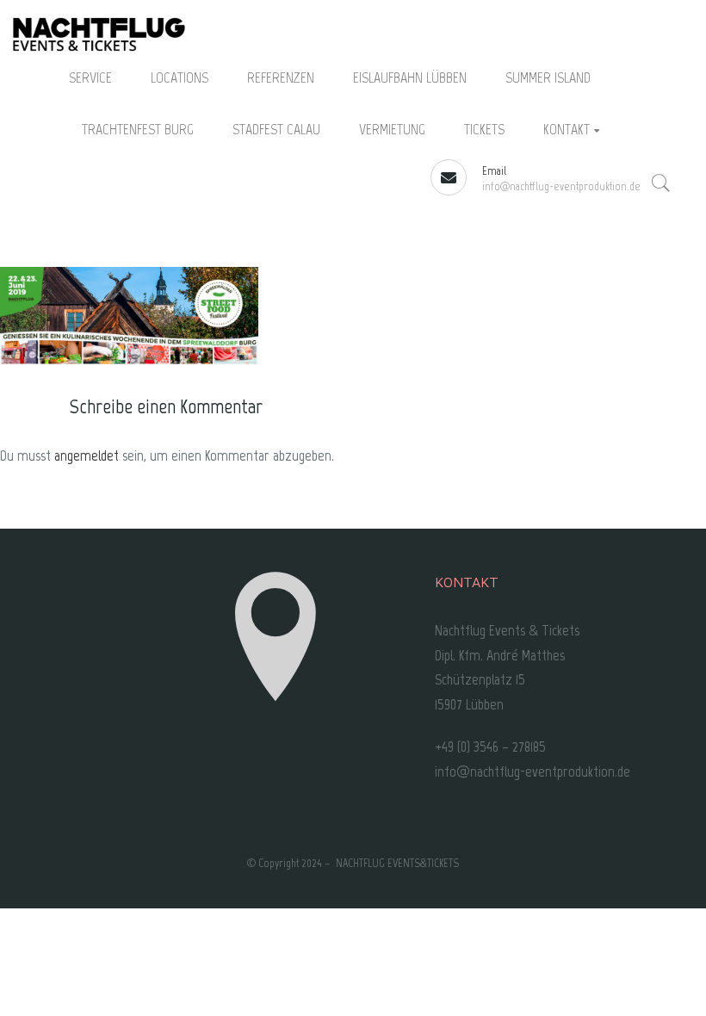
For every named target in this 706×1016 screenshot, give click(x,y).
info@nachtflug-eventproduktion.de (561, 186)
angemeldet (86, 455)
